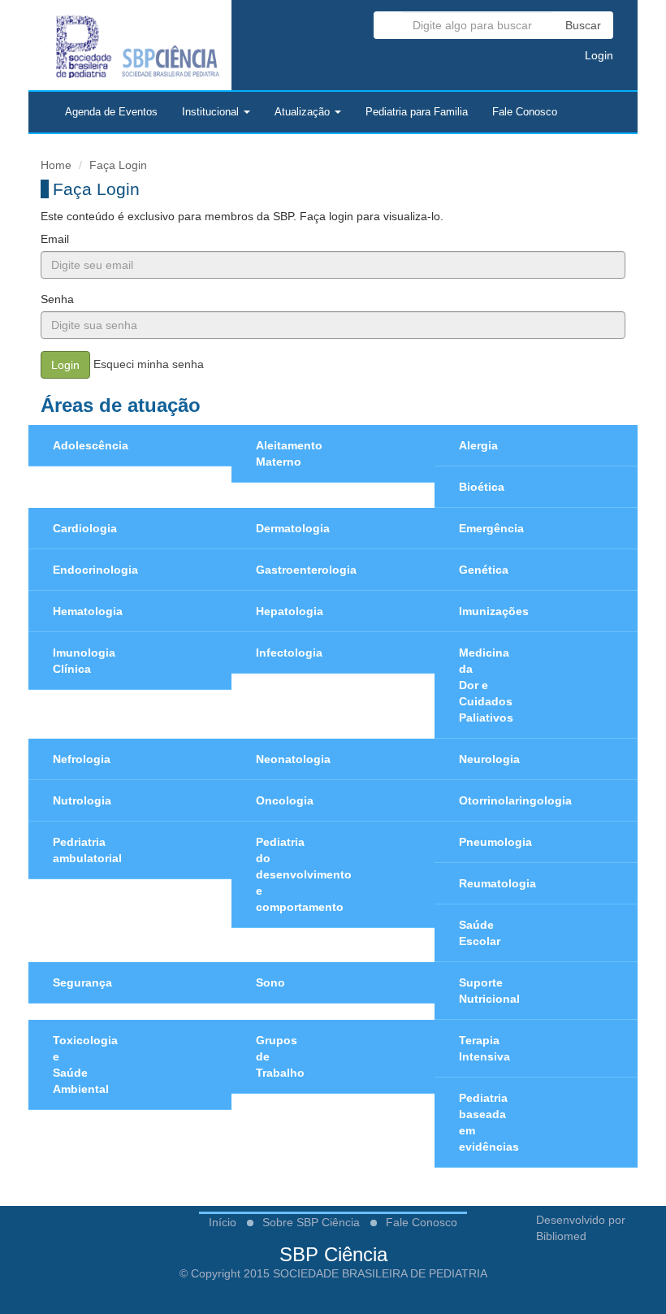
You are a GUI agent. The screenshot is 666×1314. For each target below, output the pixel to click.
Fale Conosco (524, 112)
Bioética (481, 486)
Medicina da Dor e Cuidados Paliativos (486, 685)
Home (56, 164)
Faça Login (118, 164)
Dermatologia (293, 528)
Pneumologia (495, 841)
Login (597, 55)
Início (222, 1222)
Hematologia (88, 611)
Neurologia (489, 758)
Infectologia (289, 652)
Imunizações (494, 611)
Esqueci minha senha (148, 364)
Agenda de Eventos (111, 112)
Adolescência (90, 445)
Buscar (583, 25)
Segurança (82, 982)
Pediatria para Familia (416, 112)
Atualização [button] (304, 112)
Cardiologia (85, 528)
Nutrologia (82, 800)
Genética (483, 569)
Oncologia (285, 800)
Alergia (478, 445)
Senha (57, 299)
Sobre (311, 1222)
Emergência (491, 528)
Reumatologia (497, 883)
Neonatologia (293, 758)
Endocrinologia (95, 569)
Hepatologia (289, 611)
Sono (270, 982)
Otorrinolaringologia (515, 800)
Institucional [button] (212, 112)
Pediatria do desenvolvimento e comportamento (304, 874)
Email (55, 238)
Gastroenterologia (306, 569)
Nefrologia (81, 758)
